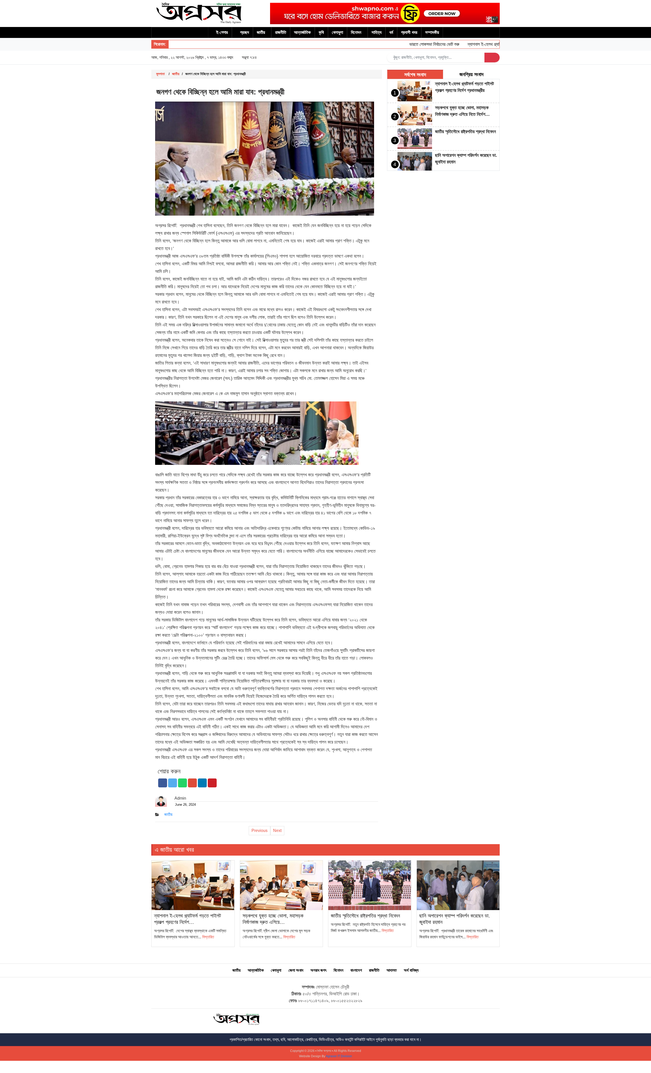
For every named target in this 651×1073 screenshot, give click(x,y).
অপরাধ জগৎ (318, 970)
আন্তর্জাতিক (302, 32)
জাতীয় (261, 32)
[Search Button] (492, 57)
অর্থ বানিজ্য (411, 970)
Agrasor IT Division (339, 1056)
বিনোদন (356, 32)
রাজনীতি (280, 32)
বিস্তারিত (208, 937)
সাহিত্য (376, 32)
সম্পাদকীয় (432, 32)
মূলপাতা (160, 74)
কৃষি (321, 32)
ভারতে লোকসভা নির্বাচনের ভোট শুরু (414, 44)
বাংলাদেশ (356, 970)
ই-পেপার (222, 32)
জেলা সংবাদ (295, 970)
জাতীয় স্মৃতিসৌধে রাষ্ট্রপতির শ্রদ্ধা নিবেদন (465, 131)
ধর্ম (391, 32)
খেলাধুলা (337, 32)
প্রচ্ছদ (244, 32)
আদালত (392, 970)
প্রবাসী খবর (409, 32)
